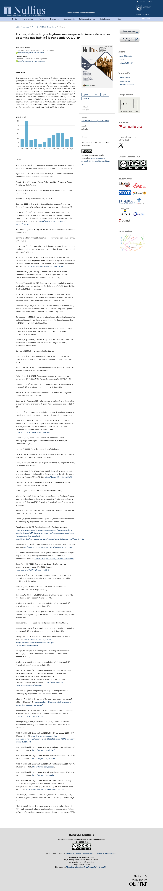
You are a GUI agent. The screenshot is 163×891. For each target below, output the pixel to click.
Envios (118, 19)
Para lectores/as (124, 77)
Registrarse (141, 2)
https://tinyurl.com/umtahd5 (43, 775)
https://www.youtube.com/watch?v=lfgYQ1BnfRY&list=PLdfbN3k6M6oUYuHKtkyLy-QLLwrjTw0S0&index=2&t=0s (35, 642)
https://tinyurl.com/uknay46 (43, 758)
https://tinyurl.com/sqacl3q (43, 767)
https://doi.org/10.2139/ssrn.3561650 (31, 716)
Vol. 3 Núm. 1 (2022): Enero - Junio (44, 27)
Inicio (14, 19)
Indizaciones (55, 19)
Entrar (149, 2)
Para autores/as (124, 81)
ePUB (87, 98)
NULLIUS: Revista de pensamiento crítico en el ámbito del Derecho (59, 15)
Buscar (147, 18)
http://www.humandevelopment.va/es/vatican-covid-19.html (47, 547)
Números (42, 19)
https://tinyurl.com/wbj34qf (43, 750)
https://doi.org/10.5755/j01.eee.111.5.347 (32, 570)
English (121, 59)
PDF (86, 95)
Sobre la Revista (27, 19)
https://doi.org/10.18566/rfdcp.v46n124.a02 (46, 266)
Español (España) (125, 56)
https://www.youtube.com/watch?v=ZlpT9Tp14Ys (54, 558)
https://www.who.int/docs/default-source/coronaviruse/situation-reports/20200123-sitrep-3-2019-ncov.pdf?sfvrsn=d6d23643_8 (45, 739)
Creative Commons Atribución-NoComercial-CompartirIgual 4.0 (96, 161)
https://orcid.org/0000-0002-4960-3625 (31, 61)
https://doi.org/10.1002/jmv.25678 (58, 477)
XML (105, 95)
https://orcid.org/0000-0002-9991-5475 (31, 53)
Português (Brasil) (125, 63)
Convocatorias (69, 19)
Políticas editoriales (87, 19)
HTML (96, 95)
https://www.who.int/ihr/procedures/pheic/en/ (45, 789)
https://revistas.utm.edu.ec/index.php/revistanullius (86, 867)
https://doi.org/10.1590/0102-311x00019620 (33, 432)
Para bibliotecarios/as (126, 84)
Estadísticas (105, 19)
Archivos (26, 27)
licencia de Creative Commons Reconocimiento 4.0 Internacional (91, 853)
